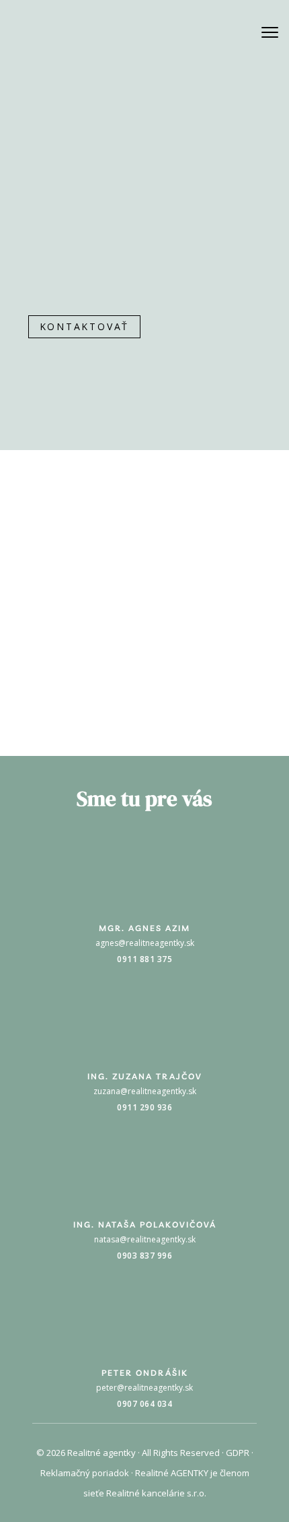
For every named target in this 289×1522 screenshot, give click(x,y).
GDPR (237, 1453)
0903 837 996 (55, 371)
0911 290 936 (144, 1107)
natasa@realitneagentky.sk (79, 352)
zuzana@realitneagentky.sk (144, 1091)
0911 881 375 (144, 959)
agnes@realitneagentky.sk (144, 943)
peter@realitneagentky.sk (144, 1387)
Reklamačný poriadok (84, 1473)
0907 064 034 (144, 1403)
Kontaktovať (85, 326)
